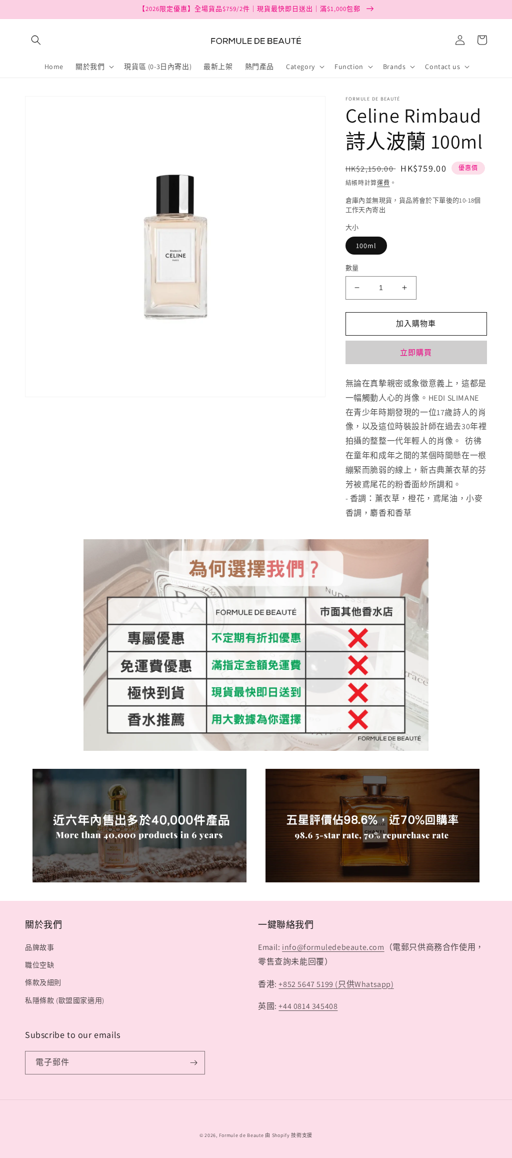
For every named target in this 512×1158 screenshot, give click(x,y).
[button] (36, 40)
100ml (366, 245)
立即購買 (416, 352)
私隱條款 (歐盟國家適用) (64, 1000)
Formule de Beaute (241, 1135)
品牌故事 (39, 947)
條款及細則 (43, 982)
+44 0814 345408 (308, 1006)
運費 (383, 183)
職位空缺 (39, 964)
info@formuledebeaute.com (333, 947)
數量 (352, 268)
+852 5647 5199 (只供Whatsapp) (336, 984)
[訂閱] (193, 1062)
